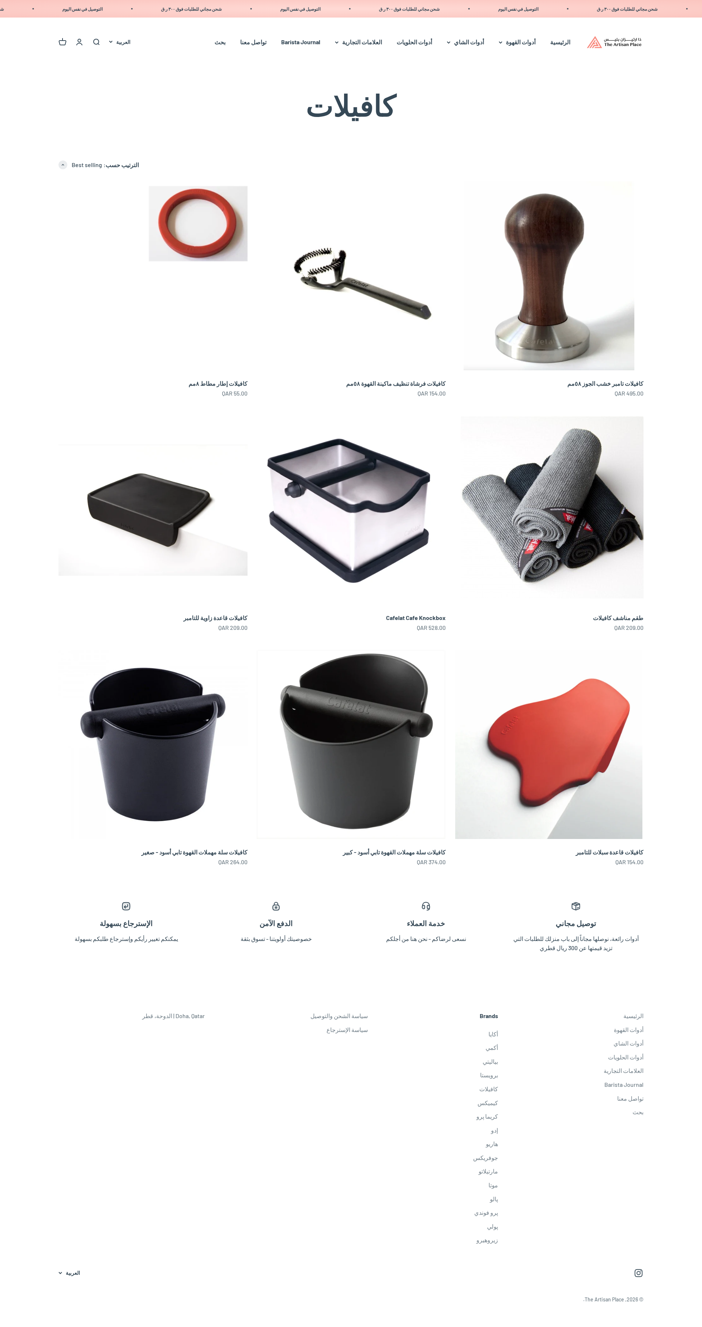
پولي (492, 1226)
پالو (494, 1198)
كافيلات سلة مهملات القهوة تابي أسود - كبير (394, 851)
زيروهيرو (487, 1239)
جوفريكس (485, 1157)
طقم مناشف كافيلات (618, 617)
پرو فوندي (486, 1212)
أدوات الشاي (469, 42)
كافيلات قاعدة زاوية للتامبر (216, 617)
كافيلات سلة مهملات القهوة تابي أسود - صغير (194, 851)
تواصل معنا (253, 42)
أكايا (493, 1034)
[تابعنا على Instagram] (639, 1273)
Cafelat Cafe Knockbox (416, 617)
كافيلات (488, 1088)
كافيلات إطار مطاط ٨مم (218, 383)
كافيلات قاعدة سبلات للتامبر (610, 851)
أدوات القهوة (521, 42)
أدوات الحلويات (414, 42)
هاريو (492, 1143)
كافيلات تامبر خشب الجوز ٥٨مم (605, 383)
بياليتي (490, 1061)
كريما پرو (487, 1116)
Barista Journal (300, 42)
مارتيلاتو (488, 1171)
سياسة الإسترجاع (347, 1029)
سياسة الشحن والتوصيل (339, 1015)
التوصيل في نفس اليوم (542, 8)
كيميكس (488, 1102)
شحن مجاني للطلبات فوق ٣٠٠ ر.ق (650, 8)
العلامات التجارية (362, 42)
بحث (220, 42)
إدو (494, 1130)
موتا (493, 1185)
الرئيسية (560, 42)
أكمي (492, 1047)
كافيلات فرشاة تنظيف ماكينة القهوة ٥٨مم (396, 383)
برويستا (489, 1074)
